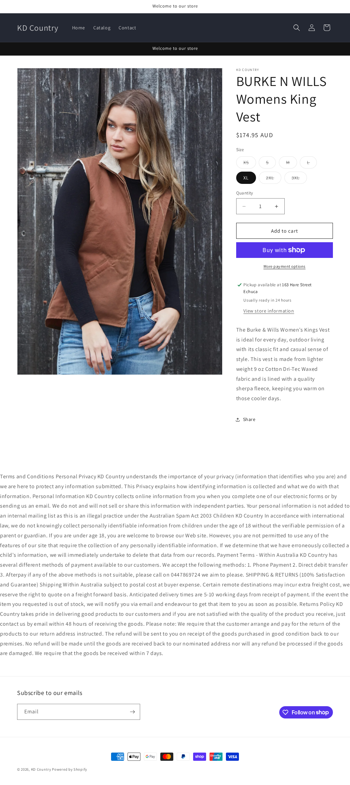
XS (249, 164)
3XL (299, 179)
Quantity (244, 193)
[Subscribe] (132, 712)
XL (246, 178)
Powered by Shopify (69, 769)
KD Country (41, 769)
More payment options (285, 266)
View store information (268, 311)
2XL (273, 179)
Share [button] (249, 419)
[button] (296, 27)
